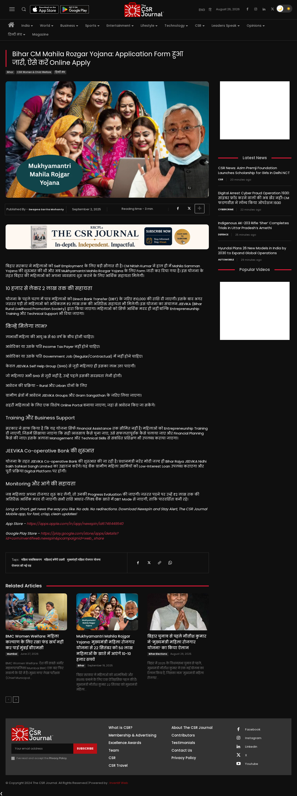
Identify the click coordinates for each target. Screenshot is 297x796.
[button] (23, 9)
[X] (272, 9)
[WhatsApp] (169, 562)
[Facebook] (247, 9)
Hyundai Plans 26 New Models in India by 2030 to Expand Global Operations (252, 250)
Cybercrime (225, 209)
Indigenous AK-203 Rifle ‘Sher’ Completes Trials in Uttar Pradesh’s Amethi (253, 225)
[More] (199, 208)
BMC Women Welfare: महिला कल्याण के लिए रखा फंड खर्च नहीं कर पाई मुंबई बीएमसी (34, 642)
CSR (220, 179)
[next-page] (16, 700)
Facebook (252, 729)
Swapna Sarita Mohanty (46, 209)
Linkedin (251, 747)
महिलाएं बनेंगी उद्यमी (54, 559)
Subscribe (85, 748)
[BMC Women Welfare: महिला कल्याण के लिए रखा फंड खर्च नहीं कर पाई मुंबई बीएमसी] (36, 611)
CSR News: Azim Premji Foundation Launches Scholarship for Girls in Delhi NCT (254, 170)
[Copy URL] (159, 562)
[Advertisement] (255, 110)
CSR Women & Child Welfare (34, 72)
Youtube (251, 764)
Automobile (226, 259)
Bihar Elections (158, 654)
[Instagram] (255, 9)
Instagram (253, 738)
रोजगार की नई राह (21, 565)
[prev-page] (8, 700)
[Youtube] (238, 764)
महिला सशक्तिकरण (31, 559)
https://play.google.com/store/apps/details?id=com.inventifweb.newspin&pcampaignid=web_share (62, 536)
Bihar (10, 72)
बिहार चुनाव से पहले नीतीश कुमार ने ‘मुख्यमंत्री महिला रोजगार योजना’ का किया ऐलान (176, 642)
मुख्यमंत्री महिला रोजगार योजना (83, 559)
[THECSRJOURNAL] (144, 9)
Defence (223, 234)
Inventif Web (119, 783)
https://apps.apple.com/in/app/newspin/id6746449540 (75, 523)
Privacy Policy (58, 758)
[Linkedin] (264, 9)
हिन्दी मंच (60, 72)
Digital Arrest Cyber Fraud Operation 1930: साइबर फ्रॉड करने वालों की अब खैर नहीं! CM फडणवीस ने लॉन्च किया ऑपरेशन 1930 (254, 198)
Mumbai (12, 654)
